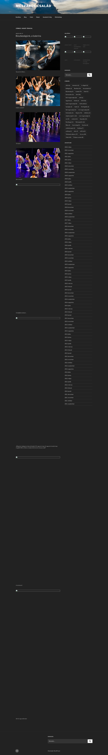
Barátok (77, 88)
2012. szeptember (70, 366)
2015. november (69, 258)
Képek (38, 17)
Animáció (75, 85)
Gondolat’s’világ (47, 17)
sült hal (82, 131)
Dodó (86, 91)
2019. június (68, 197)
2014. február (68, 312)
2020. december (69, 166)
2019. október (68, 185)
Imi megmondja (83, 110)
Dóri (78, 94)
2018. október (68, 213)
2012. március (68, 385)
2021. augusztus (69, 153)
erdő (81, 97)
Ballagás (69, 88)
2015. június (68, 274)
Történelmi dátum (72, 134)
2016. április (68, 245)
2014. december (69, 293)
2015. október (68, 261)
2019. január (68, 204)
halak (76, 106)
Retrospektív (80, 122)
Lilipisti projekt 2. (71, 116)
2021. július (68, 156)
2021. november (69, 150)
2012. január (68, 391)
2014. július (68, 305)
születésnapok (70, 128)
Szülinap (80, 128)
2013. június (68, 337)
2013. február (68, 350)
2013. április (68, 343)
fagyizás (69, 100)
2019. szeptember (70, 188)
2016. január (68, 251)
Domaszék (70, 94)
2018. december (69, 207)
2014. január (68, 315)
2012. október (68, 362)
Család (79, 91)
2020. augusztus (69, 175)
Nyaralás (83, 119)
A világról (84, 85)
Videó (31, 17)
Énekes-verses (78, 137)
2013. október (68, 324)
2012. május (68, 378)
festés (76, 100)
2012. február (68, 388)
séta (76, 131)
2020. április (68, 182)
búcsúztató (87, 88)
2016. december (69, 226)
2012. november (69, 359)
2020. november (69, 169)
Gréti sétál (83, 103)
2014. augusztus (69, 302)
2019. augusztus (69, 191)
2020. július (68, 178)
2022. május (68, 147)
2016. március (68, 248)
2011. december (69, 394)
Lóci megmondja (84, 116)
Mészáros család (33, 6)
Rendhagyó (69, 122)
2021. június (68, 159)
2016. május (68, 242)
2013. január (68, 353)
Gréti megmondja (71, 103)
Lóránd (75, 119)
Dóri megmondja (71, 97)
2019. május (68, 201)
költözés (87, 113)
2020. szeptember (70, 172)
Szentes (85, 125)
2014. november (69, 296)
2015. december (69, 255)
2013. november (69, 321)
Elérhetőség (58, 17)
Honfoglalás (85, 106)
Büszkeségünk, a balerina (28, 36)
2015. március (68, 283)
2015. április (68, 280)
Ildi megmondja (71, 110)
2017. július (68, 220)
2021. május (68, 163)
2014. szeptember (70, 299)
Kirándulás (69, 113)
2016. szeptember (70, 232)
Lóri (67, 119)
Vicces (83, 134)
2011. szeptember (69, 404)
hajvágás (69, 106)
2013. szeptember (70, 327)
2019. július (68, 194)
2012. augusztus (69, 369)
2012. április (68, 381)
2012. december (69, 356)
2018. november (69, 210)
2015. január (68, 289)
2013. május (68, 340)
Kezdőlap (18, 17)
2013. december (69, 318)
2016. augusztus (69, 236)
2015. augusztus (69, 267)
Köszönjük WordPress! (54, 751)
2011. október (68, 400)
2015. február (68, 286)
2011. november (69, 397)
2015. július (68, 270)
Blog (25, 17)
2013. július (68, 334)
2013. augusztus (69, 331)
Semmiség (76, 125)
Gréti (83, 100)
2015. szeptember (70, 264)
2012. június (68, 375)
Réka (68, 125)
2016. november (69, 229)
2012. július (68, 372)
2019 (68, 85)
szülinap (69, 131)
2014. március (68, 308)
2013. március (68, 346)
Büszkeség (69, 91)
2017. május (68, 223)
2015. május (68, 277)
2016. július (68, 239)
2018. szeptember (70, 216)
